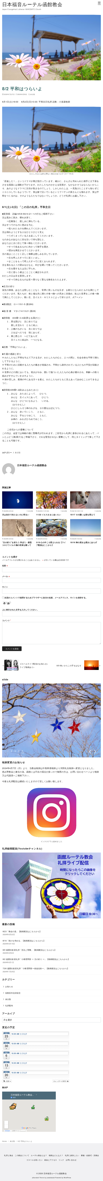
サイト (5, 586)
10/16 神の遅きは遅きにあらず (83, 542)
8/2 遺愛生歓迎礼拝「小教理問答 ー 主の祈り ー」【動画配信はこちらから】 (36, 959)
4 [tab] (18, 751)
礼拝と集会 (8, 1155)
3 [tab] (15, 751)
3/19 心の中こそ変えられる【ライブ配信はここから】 (51, 543)
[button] (7, 1081)
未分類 (32, 94)
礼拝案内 (9, 1005)
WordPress (67, 1178)
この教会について (22, 1155)
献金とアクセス (50, 1160)
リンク (61, 1160)
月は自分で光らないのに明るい (15, 514)
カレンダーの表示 (60, 1081)
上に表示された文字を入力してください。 (20, 609)
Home (4, 1141)
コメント (6, 620)
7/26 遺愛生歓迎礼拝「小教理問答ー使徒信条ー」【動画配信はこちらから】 (36, 968)
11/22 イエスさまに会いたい (48, 514)
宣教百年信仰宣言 (13, 992)
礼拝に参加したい (72, 1155)
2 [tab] (11, 751)
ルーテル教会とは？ (39, 1155)
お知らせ (9, 986)
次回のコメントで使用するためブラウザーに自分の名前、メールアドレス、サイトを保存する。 (45, 597)
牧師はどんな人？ (56, 1155)
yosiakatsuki (51, 1178)
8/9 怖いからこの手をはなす (70, 665)
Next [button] (95, 751)
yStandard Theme (38, 1178)
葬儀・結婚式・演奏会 (90, 1155)
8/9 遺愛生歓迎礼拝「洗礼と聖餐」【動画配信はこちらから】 (29, 949)
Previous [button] (90, 751)
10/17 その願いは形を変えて (82, 514)
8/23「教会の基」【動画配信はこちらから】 (22, 931)
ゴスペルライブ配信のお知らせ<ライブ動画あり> (34, 665)
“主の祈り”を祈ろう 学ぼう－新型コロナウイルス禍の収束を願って (17, 543)
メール (6, 576)
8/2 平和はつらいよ (25, 1141)
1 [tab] (7, 751)
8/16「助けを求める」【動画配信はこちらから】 (24, 940)
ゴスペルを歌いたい (34, 1160)
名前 (5, 565)
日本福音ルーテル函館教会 (32, 4)
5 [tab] (22, 751)
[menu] (99, 3)
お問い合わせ (71, 1160)
